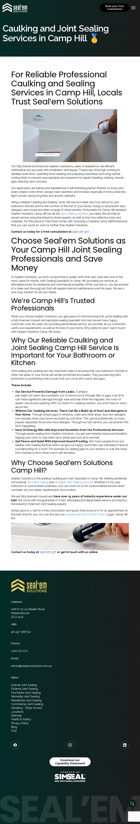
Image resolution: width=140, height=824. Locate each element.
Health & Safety (21, 719)
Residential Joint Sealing (26, 700)
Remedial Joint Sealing (25, 696)
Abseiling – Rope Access (26, 707)
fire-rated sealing (37, 482)
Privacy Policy (20, 723)
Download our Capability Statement (70, 762)
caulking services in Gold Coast (85, 514)
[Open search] (132, 803)
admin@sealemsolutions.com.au (31, 666)
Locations (17, 711)
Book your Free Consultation (114, 7)
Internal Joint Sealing (24, 685)
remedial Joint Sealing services (74, 482)
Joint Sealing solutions (74, 213)
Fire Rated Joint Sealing (26, 692)
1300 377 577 (80, 231)
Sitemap (16, 715)
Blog (14, 727)
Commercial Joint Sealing (27, 704)
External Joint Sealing (24, 688)
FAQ (14, 730)
